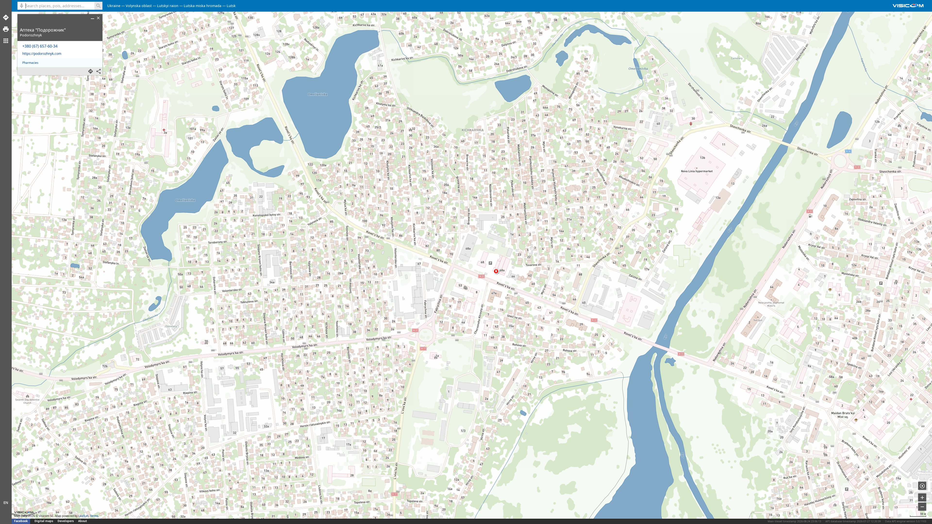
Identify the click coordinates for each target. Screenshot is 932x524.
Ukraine (113, 5)
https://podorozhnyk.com (41, 53)
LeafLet (83, 516)
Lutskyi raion (167, 5)
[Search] (98, 6)
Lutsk (231, 5)
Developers (66, 521)
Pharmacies (30, 63)
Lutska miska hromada (202, 5)
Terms (94, 516)
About (82, 521)
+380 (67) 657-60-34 (40, 46)
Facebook (21, 521)
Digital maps (44, 521)
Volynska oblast (139, 5)
